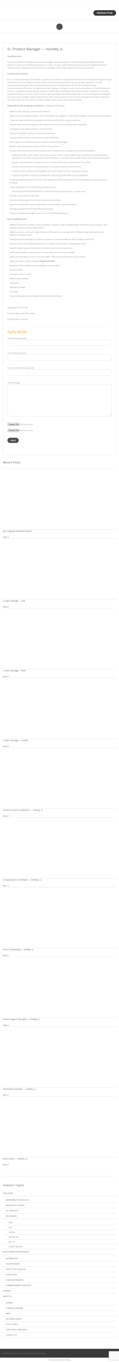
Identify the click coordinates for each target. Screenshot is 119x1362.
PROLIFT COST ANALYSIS (16, 1269)
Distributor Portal (104, 13)
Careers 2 (4, 537)
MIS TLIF (12, 1242)
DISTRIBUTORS (12, 1258)
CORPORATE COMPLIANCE (16, 1329)
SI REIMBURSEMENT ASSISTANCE (18, 1285)
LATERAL (12, 1232)
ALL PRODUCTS (12, 1210)
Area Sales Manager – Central (14, 740)
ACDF (11, 1223)
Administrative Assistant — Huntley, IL (18, 1089)
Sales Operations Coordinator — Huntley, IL (20, 879)
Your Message (13, 382)
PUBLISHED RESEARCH (15, 1280)
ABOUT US (7, 1296)
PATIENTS (7, 1291)
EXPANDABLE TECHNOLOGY (17, 1200)
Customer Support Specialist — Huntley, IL (20, 1019)
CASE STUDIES (11, 1274)
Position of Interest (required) (20, 368)
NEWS (8, 1313)
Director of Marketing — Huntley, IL (17, 949)
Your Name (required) (16, 338)
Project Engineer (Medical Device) (16, 531)
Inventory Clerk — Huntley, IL (13, 1158)
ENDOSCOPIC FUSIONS (15, 1205)
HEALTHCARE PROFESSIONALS (16, 1251)
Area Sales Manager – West (13, 670)
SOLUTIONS (8, 1193)
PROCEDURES (11, 1216)
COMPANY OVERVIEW (14, 1308)
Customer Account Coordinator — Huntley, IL (21, 810)
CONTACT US (11, 1335)
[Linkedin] (108, 1353)
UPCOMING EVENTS (14, 1319)
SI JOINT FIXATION (15, 1246)
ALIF (10, 1227)
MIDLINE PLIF (14, 1237)
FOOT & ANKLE (12, 1324)
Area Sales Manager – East (12, 600)
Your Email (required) (16, 353)
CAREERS (9, 1303)
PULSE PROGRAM (13, 1264)
